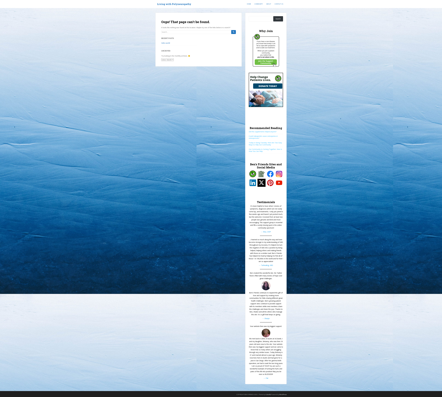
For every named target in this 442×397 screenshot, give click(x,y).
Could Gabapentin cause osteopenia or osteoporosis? (263, 137)
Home (249, 4)
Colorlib (268, 395)
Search (278, 19)
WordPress (283, 395)
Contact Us (279, 4)
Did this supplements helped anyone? (262, 132)
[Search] (233, 32)
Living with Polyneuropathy (174, 4)
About (268, 4)
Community (258, 4)
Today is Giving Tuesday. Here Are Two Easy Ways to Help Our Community (265, 144)
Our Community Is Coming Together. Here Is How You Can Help (265, 150)
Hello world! (165, 43)
